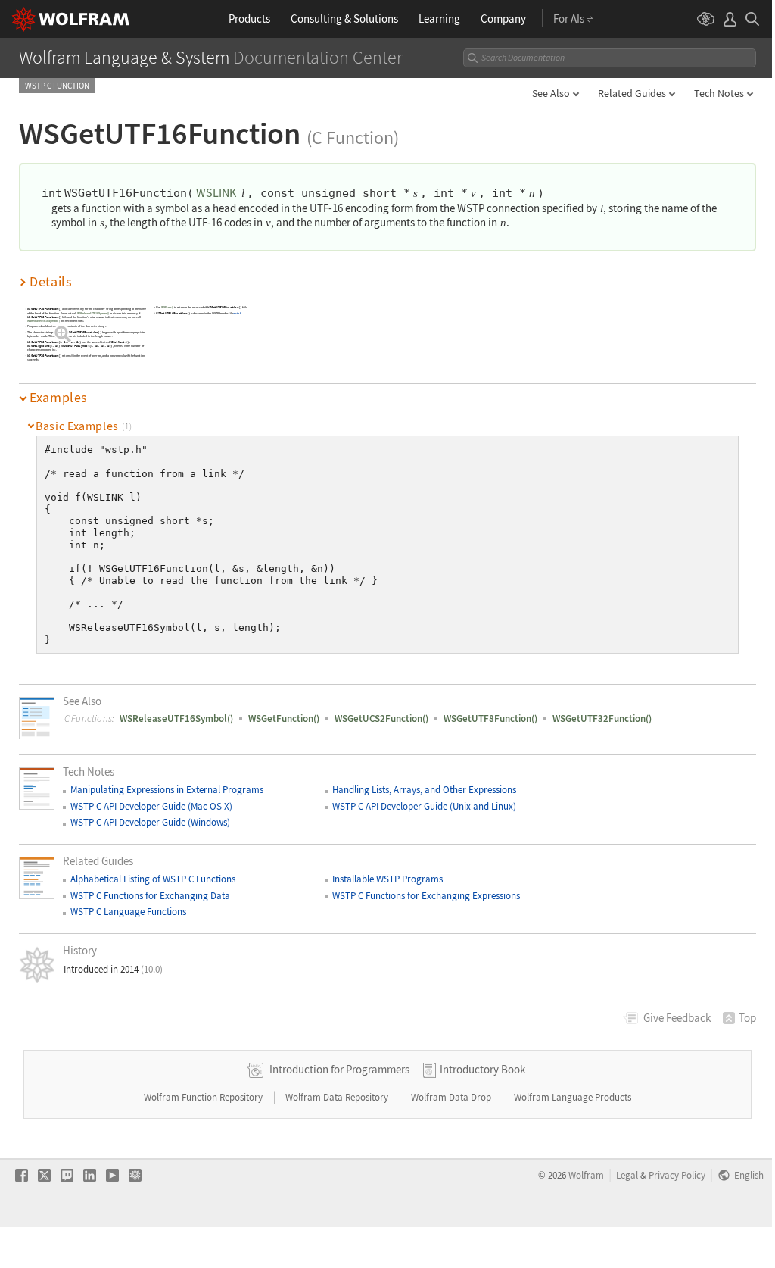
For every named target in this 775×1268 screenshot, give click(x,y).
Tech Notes (719, 93)
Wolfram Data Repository (338, 1097)
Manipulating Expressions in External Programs (166, 789)
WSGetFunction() (283, 718)
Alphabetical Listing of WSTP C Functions (152, 879)
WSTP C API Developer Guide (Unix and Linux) (424, 806)
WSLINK (216, 192)
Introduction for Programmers (339, 1069)
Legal (627, 1175)
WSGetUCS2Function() (381, 718)
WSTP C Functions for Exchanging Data (150, 895)
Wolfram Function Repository (204, 1097)
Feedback (677, 1017)
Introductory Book (482, 1069)
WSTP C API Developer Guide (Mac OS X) (151, 806)
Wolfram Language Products (572, 1097)
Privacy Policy (677, 1175)
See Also (551, 93)
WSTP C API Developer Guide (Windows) (150, 822)
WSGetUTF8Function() (490, 718)
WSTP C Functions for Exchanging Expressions (426, 895)
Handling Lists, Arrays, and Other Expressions (424, 789)
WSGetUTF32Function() (602, 718)
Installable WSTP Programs (387, 879)
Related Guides (632, 93)
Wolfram (586, 1175)
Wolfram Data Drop (452, 1097)
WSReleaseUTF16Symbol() (93, 313)
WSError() (167, 307)
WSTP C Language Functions (128, 911)
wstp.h (238, 313)
